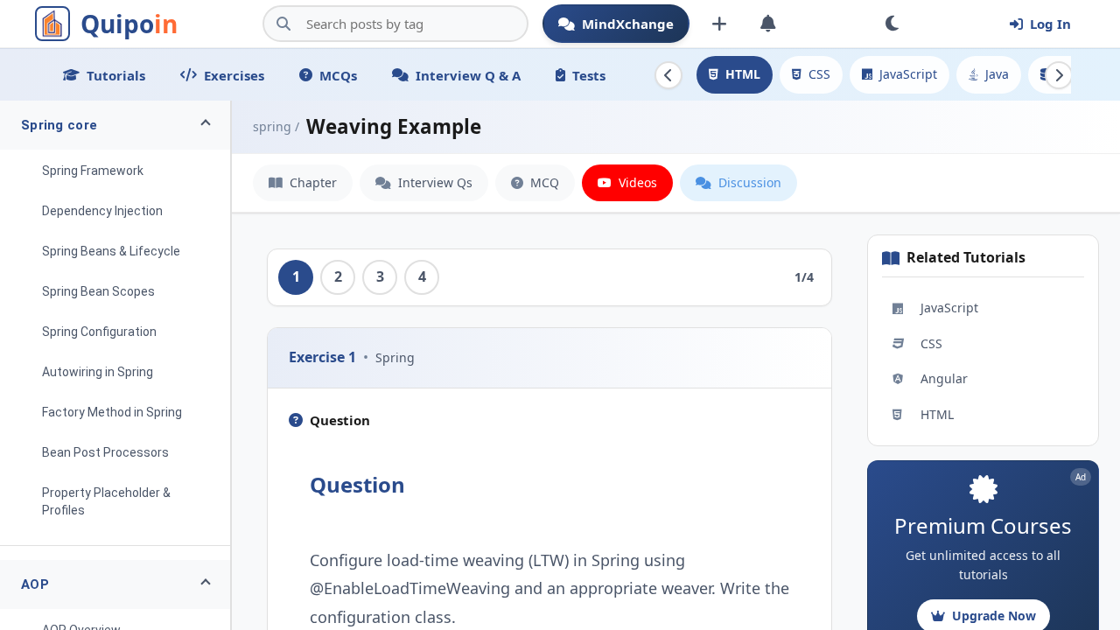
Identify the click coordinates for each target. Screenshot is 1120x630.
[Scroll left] (668, 75)
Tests (589, 75)
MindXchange (628, 23)
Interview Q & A (468, 75)
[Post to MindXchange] (719, 23)
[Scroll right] (1059, 75)
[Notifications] (768, 23)
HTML (742, 74)
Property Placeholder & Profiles (106, 501)
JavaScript (908, 74)
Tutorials (116, 75)
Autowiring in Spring (97, 372)
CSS (819, 74)
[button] (115, 125)
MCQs (338, 75)
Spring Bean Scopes (98, 291)
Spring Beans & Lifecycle (111, 251)
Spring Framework (93, 171)
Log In (1050, 23)
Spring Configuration (99, 332)
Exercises (234, 75)
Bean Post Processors (105, 452)
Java (997, 74)
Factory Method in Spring (112, 412)
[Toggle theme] (891, 23)
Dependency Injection (102, 211)
